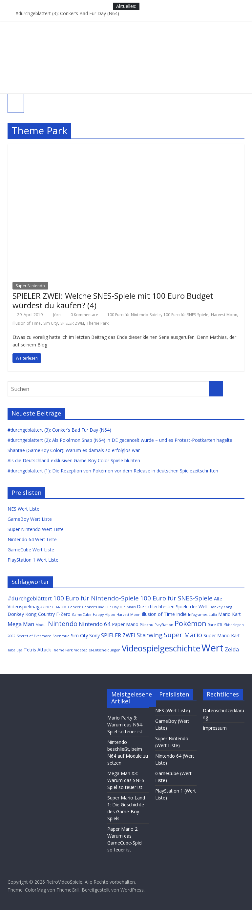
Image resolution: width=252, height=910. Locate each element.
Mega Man (21, 624)
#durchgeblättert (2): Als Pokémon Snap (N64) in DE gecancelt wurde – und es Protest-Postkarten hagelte (120, 440)
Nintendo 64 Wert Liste (32, 539)
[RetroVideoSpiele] (126, 25)
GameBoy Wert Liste (30, 519)
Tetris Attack (37, 649)
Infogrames (197, 614)
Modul (41, 624)
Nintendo (62, 623)
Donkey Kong (220, 607)
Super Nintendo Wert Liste (36, 529)
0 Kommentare (84, 314)
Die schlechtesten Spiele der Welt (172, 606)
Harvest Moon (224, 314)
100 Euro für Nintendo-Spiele (134, 314)
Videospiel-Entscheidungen (97, 650)
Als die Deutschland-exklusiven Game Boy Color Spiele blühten (74, 460)
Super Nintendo (30, 286)
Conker (74, 607)
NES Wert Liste (23, 509)
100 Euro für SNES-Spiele (185, 314)
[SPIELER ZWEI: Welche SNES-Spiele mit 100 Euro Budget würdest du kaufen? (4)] (126, 148)
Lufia (213, 614)
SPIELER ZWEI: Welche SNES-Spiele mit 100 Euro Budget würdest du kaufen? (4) (112, 300)
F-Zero (63, 614)
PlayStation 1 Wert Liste (33, 560)
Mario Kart (229, 614)
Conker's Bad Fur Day (100, 607)
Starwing (149, 635)
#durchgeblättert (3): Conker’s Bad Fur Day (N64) (67, 13)
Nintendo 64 (95, 624)
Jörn (57, 314)
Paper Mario (125, 624)
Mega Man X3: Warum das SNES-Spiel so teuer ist (126, 780)
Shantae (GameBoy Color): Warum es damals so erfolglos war (74, 450)
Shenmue (61, 636)
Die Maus (128, 607)
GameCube (82, 614)
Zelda (232, 649)
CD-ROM (59, 607)
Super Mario (183, 634)
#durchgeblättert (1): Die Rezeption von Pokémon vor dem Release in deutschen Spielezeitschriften (113, 471)
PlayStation (164, 624)
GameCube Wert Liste (31, 549)
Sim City (50, 323)
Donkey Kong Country (31, 614)
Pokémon (190, 623)
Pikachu (146, 624)
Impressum (215, 728)
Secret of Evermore (34, 636)
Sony (94, 635)
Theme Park (98, 323)
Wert (212, 647)
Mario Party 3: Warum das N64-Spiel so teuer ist (125, 725)
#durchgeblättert (30, 598)
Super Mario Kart (221, 635)
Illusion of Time (26, 323)
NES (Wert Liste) (172, 710)
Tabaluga (15, 650)
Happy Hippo (104, 614)
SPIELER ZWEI (72, 323)
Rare (212, 624)
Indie (181, 614)
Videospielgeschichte (161, 648)
